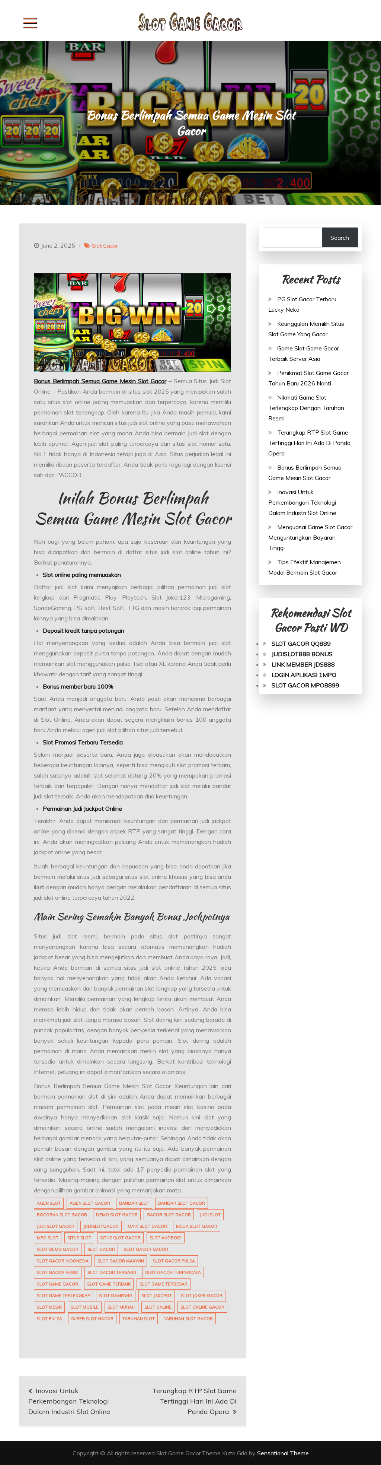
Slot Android (166, 1237)
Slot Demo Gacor (58, 1249)
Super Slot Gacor (92, 1318)
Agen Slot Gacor (90, 1203)
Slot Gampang (115, 1295)
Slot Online (158, 1307)
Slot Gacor (105, 245)
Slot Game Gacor (57, 1284)
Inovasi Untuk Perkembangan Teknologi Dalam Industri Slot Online (69, 1401)
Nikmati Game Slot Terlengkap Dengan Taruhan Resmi (306, 408)
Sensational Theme (283, 1453)
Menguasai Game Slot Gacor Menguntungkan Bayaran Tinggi (310, 537)
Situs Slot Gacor (120, 1237)
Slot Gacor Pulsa (174, 1261)
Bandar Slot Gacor (181, 1203)
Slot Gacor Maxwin (120, 1261)
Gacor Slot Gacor (169, 1214)
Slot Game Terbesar (164, 1284)
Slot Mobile (85, 1307)
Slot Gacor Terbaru (111, 1272)
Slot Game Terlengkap (63, 1295)
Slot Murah (121, 1307)
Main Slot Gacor (147, 1226)
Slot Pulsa (49, 1318)
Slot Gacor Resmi (58, 1272)
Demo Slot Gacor (117, 1214)
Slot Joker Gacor (201, 1295)
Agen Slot (49, 1203)
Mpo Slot (47, 1237)
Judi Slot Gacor (55, 1226)
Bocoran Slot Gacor (62, 1214)
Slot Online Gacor (202, 1307)
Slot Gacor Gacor (146, 1249)
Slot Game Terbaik (109, 1284)
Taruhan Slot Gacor (188, 1318)
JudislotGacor (101, 1226)
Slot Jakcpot (156, 1295)
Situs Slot (79, 1237)
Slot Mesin (49, 1307)
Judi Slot (210, 1214)
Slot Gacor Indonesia (63, 1261)
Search (339, 237)
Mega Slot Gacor (196, 1226)
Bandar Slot (134, 1203)
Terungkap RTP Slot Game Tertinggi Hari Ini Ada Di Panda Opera (194, 1401)
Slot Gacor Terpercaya (173, 1272)
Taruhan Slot (138, 1318)
